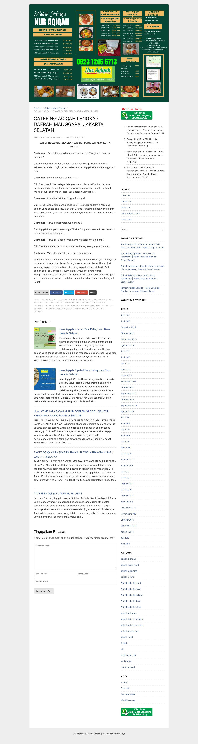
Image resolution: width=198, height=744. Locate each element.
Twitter (70, 292)
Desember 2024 (128, 327)
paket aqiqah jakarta (130, 213)
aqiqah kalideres (128, 613)
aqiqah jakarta (127, 577)
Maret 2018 (126, 453)
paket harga (126, 219)
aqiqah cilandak (128, 559)
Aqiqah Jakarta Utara (131, 607)
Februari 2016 (127, 495)
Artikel (124, 643)
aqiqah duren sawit (130, 565)
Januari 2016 (127, 501)
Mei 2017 (125, 471)
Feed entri (125, 688)
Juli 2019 (125, 417)
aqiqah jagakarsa (129, 571)
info (122, 649)
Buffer (92, 292)
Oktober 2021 (127, 387)
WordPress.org (128, 700)
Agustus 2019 (127, 411)
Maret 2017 (126, 477)
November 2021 (128, 381)
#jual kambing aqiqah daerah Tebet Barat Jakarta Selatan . (77, 299)
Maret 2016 (126, 489)
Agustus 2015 (127, 532)
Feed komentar (128, 694)
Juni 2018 (125, 435)
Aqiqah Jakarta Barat (131, 583)
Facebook (57, 292)
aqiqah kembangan (130, 631)
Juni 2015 (125, 543)
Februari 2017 (127, 483)
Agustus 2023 (127, 345)
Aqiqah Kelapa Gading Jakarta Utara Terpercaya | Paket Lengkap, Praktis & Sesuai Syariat (139, 278)
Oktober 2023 (127, 333)
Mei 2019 (125, 429)
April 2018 (125, 447)
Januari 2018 (127, 465)
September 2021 (129, 393)
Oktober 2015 (127, 519)
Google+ (82, 292)
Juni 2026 (125, 321)
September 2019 (129, 405)
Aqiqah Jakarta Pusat (131, 589)
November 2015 (128, 514)
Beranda (37, 108)
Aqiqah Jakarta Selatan (55, 108)
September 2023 (129, 339)
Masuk (124, 682)
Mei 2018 (125, 441)
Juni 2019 (125, 423)
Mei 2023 (125, 363)
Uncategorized (128, 667)
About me (125, 195)
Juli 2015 (125, 537)
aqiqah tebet (127, 637)
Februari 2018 (127, 459)
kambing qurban (128, 655)
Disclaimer (125, 207)
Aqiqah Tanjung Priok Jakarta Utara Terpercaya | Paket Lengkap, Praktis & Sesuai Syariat (139, 256)
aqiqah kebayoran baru (132, 619)
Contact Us (126, 201)
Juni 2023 (125, 357)
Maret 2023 (126, 375)
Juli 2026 (125, 315)
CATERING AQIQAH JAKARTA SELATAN (58, 493)
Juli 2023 (125, 351)
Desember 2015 (128, 507)
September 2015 (129, 525)
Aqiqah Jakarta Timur (131, 601)
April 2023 (125, 369)
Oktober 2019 (127, 399)
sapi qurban (126, 661)
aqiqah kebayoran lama (132, 625)
